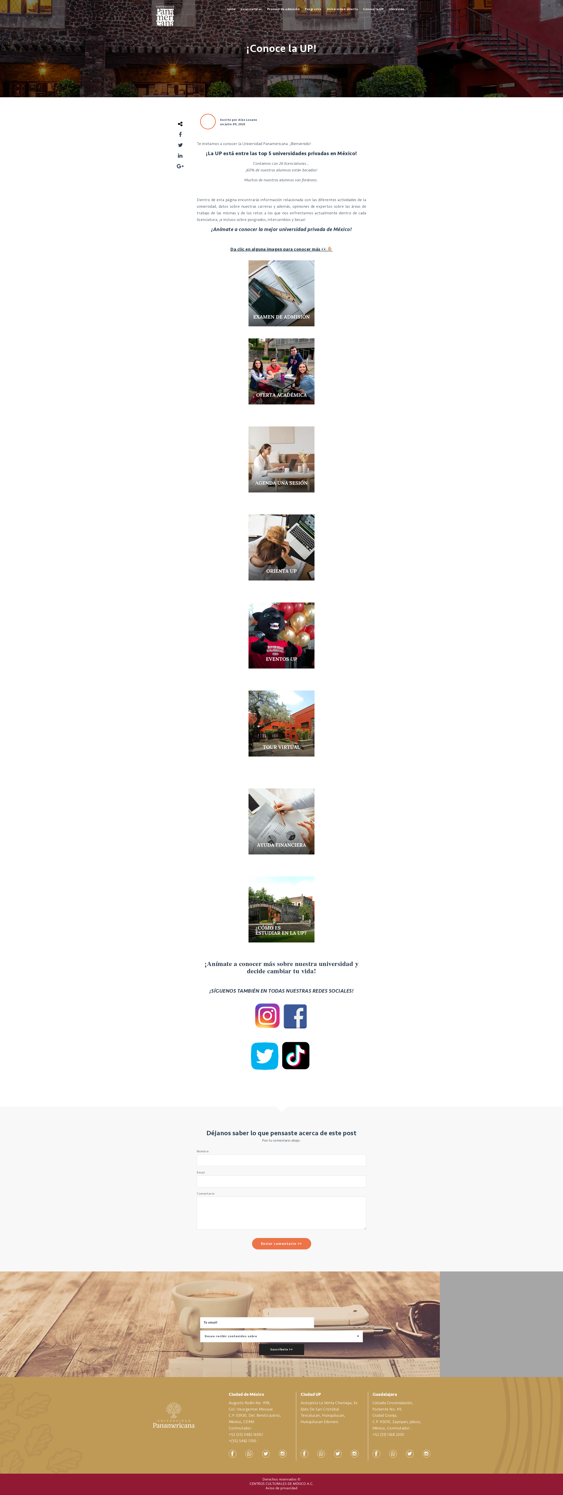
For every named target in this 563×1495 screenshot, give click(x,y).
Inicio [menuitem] (231, 9)
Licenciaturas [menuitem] (251, 9)
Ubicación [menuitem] (396, 9)
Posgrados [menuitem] (313, 9)
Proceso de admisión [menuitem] (283, 9)
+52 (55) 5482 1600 (245, 1434)
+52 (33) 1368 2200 (388, 1434)
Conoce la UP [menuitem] (373, 9)
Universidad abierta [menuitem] (342, 9)
